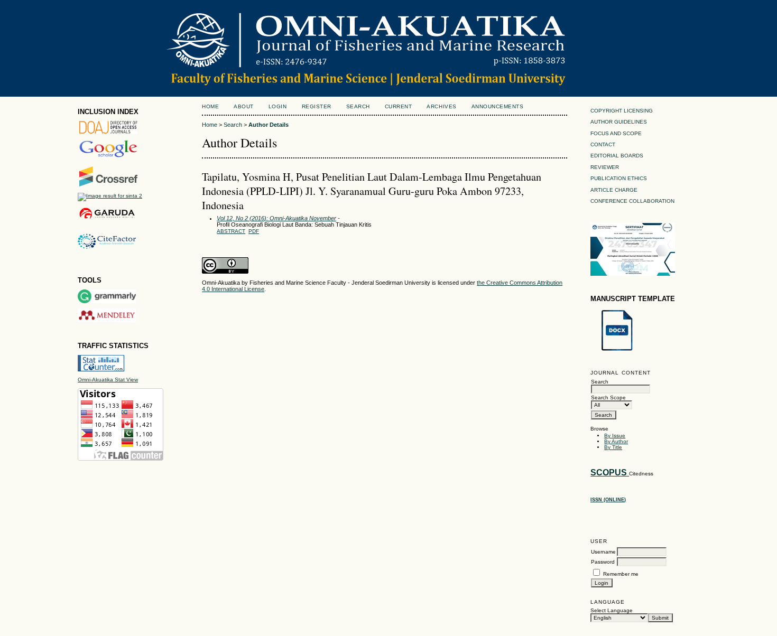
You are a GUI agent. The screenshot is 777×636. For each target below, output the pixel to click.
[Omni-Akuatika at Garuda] (107, 219)
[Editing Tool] (107, 301)
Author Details (268, 124)
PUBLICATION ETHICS (618, 178)
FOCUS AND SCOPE (616, 133)
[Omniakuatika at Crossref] (108, 185)
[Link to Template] (616, 351)
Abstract (231, 231)
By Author (616, 441)
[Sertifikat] (632, 274)
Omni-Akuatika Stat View (108, 379)
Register (316, 106)
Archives (441, 106)
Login (278, 106)
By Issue (614, 435)
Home (210, 106)
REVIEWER (604, 167)
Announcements (497, 106)
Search (358, 106)
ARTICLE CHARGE (613, 190)
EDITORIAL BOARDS (616, 155)
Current (398, 106)
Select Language (611, 610)
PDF (253, 231)
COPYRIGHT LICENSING (621, 111)
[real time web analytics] (101, 369)
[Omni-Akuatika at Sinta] (110, 196)
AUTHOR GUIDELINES (618, 122)
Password (603, 562)
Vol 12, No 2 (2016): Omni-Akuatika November (276, 218)
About (244, 106)
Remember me (621, 574)
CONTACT (602, 144)
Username (603, 552)
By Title (613, 447)
